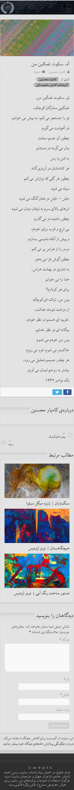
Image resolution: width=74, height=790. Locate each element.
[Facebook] (47, 767)
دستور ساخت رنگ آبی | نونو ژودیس (41, 593)
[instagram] (29, 767)
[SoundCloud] (34, 767)
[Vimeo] (39, 767)
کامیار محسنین (57, 72)
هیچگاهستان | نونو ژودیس (49, 548)
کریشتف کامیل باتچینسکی (52, 85)
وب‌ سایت (62, 710)
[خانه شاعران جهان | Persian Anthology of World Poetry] (37, 7)
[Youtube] (43, 767)
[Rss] (50, 767)
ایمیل (64, 695)
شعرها (37, 72)
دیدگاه (64, 640)
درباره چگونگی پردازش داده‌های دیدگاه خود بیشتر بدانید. (38, 744)
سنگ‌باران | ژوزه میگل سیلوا (48, 503)
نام (66, 679)
